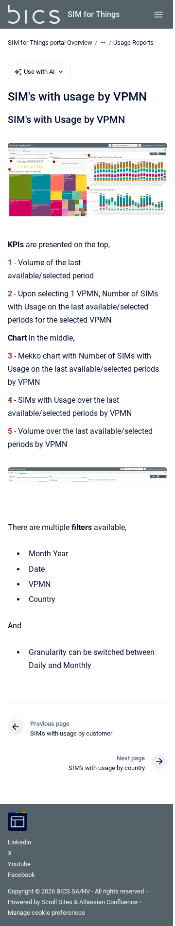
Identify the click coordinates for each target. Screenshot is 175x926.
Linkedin (19, 842)
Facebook (21, 874)
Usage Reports (133, 42)
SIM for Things (94, 14)
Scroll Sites (56, 902)
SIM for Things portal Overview (50, 42)
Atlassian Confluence (108, 902)
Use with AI (39, 71)
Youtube (19, 864)
